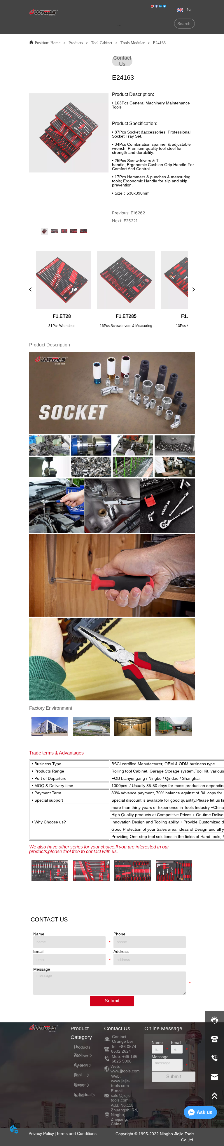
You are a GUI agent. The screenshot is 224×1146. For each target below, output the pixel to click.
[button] (119, 25)
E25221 (131, 220)
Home (55, 43)
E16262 (138, 212)
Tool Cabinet (101, 43)
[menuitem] (119, 25)
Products (76, 43)
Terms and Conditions (76, 1133)
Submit (112, 1000)
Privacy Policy (41, 1133)
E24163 (159, 43)
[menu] (119, 25)
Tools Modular (132, 43)
